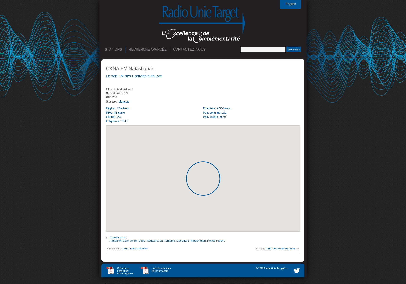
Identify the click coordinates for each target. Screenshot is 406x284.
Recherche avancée (148, 49)
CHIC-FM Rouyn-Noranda (280, 248)
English (290, 4)
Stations (113, 49)
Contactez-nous (190, 49)
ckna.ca (123, 101)
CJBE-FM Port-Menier (135, 248)
